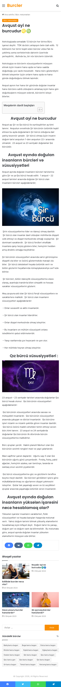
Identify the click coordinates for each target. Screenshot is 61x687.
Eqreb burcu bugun (30, 650)
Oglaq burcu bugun (49, 650)
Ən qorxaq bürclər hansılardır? (41, 611)
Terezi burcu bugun (27, 664)
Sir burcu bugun (10, 664)
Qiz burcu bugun (30, 655)
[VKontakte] (18, 545)
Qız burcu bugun (43, 660)
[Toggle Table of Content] (38, 109)
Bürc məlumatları (22, 14)
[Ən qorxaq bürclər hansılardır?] (45, 599)
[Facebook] (9, 545)
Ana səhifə (9, 14)
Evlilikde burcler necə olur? (13, 583)
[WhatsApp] (28, 545)
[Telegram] (38, 545)
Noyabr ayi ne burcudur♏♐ (39, 566)
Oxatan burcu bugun (12, 655)
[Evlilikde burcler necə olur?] (15, 571)
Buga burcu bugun (29, 645)
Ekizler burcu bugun (11, 650)
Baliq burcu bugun (11, 645)
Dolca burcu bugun (47, 645)
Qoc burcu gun (9, 660)
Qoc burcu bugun (47, 655)
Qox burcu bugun (26, 660)
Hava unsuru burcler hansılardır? (12, 611)
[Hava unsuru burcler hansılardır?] (15, 599)
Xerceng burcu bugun (47, 664)
